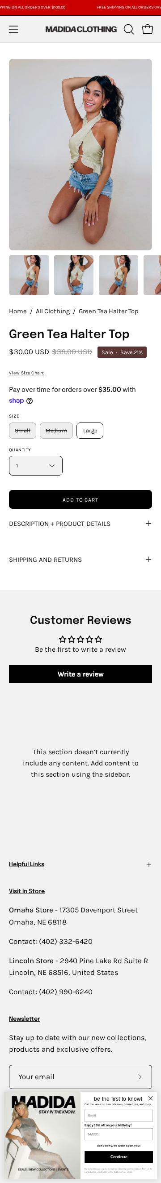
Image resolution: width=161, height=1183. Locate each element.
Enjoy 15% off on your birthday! (108, 1124)
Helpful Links (26, 864)
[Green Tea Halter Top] (29, 275)
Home (18, 311)
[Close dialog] (151, 1098)
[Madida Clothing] (80, 29)
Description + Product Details (59, 524)
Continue (118, 1157)
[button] (128, 29)
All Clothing (53, 311)
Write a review (81, 674)
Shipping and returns (45, 560)
